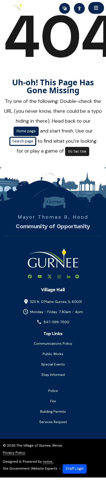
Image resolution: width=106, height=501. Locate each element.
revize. (48, 461)
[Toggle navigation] (96, 8)
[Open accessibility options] (79, 8)
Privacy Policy (14, 452)
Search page (22, 141)
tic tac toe (77, 151)
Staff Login (75, 468)
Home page (26, 131)
